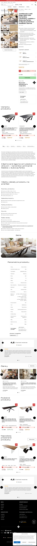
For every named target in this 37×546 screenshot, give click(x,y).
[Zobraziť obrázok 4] (9, 36)
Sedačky (2, 504)
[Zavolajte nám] (35, 2)
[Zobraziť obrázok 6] (14, 44)
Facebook (2, 514)
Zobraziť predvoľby (32, 542)
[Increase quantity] (35, 75)
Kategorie (22, 9)
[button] (35, 533)
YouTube (2, 517)
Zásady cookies (18, 544)
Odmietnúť (24, 542)
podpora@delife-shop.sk (24, 101)
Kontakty (21, 504)
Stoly (29, 9)
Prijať (17, 542)
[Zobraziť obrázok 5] (5, 44)
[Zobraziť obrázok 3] (14, 28)
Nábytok (26, 9)
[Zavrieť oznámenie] (36, 0)
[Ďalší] (16, 16)
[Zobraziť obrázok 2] (5, 28)
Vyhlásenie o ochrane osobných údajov (26, 544)
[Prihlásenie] (32, 4)
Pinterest (2, 519)
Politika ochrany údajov (23, 509)
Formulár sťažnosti (22, 507)
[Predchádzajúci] (2, 16)
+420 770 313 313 (23, 99)
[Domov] (18, 4)
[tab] (15, 140)
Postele (2, 507)
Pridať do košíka (27, 77)
